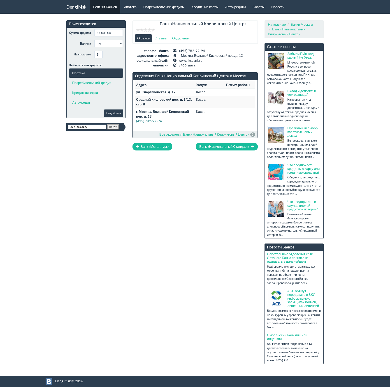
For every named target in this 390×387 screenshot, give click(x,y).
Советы (259, 7)
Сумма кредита (80, 32)
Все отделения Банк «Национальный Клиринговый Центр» (204, 134)
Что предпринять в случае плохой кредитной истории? (302, 205)
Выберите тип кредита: (85, 65)
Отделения (181, 38)
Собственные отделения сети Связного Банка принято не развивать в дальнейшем (290, 257)
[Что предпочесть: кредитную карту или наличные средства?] (276, 172)
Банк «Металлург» (154, 146)
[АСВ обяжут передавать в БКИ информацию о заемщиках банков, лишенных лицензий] (276, 298)
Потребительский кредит (91, 83)
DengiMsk (76, 6)
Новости (277, 7)
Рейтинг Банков (105, 7)
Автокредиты (235, 7)
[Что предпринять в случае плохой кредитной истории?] (276, 209)
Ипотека (130, 7)
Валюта (85, 43)
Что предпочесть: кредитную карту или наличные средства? (303, 168)
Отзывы (161, 38)
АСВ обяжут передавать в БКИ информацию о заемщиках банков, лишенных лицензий (303, 298)
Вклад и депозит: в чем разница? (301, 93)
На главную (277, 24)
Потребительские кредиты (164, 7)
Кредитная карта (85, 93)
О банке (143, 38)
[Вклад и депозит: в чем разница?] (276, 98)
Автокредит (81, 102)
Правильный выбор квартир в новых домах (302, 131)
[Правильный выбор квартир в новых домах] (276, 135)
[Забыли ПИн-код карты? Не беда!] (276, 61)
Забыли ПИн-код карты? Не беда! (300, 55)
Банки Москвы (302, 24)
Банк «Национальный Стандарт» (225, 146)
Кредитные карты (204, 7)
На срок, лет (82, 54)
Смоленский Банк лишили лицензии (287, 337)
